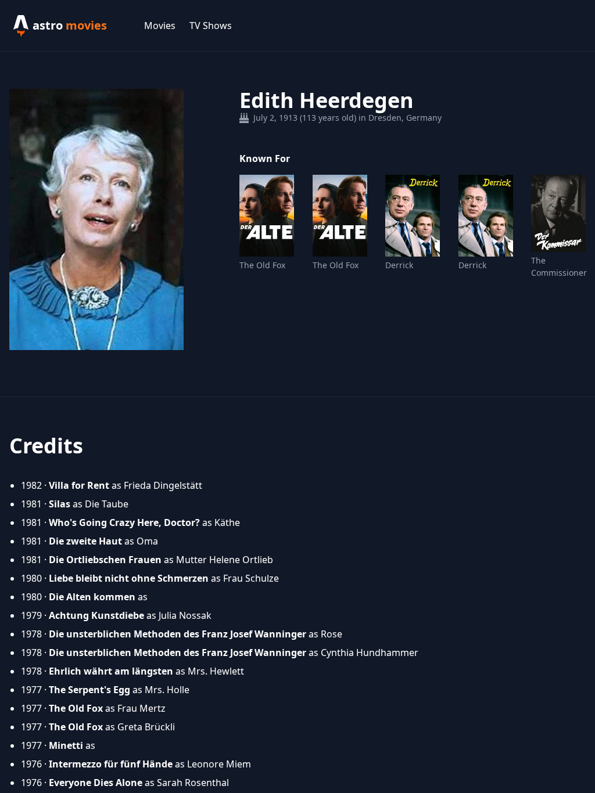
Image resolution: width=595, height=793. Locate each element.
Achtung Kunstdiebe (96, 615)
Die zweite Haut (85, 541)
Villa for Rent (79, 485)
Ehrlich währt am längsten (111, 671)
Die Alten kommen (92, 596)
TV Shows (210, 25)
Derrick (399, 265)
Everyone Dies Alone (95, 782)
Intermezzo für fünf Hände (111, 764)
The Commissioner (558, 266)
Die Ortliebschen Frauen (105, 559)
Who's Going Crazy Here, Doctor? (124, 522)
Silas (59, 504)
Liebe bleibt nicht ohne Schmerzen (129, 578)
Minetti (66, 745)
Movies (159, 25)
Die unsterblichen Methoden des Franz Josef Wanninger (177, 634)
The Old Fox (262, 265)
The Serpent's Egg (89, 689)
